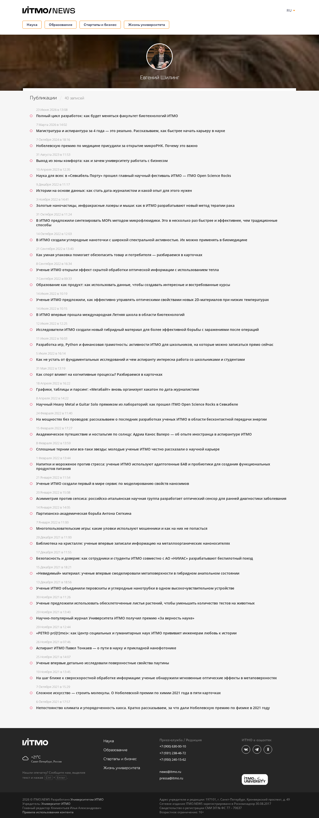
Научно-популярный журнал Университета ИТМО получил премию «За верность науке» (115, 618)
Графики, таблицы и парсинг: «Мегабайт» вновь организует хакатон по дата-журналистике (117, 389)
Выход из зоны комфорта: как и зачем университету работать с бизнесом (102, 160)
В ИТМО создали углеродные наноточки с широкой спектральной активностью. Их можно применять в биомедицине (141, 239)
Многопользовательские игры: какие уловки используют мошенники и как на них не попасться (121, 528)
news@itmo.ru (170, 771)
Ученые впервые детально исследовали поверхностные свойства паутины (102, 663)
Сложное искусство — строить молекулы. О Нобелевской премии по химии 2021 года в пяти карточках (128, 692)
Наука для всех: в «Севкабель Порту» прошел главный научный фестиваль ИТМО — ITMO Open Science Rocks (133, 175)
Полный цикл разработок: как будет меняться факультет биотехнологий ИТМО (107, 115)
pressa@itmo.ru (171, 778)
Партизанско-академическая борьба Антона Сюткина (83, 513)
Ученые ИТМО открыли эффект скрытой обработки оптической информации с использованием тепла (127, 269)
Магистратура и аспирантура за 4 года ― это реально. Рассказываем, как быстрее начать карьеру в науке (130, 130)
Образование (60, 24)
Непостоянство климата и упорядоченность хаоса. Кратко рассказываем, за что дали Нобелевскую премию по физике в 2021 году (153, 707)
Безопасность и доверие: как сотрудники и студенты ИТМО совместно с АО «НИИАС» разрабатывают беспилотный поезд (144, 558)
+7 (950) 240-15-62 (173, 759)
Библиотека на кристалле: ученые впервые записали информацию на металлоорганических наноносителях (133, 543)
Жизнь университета (146, 24)
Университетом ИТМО (87, 799)
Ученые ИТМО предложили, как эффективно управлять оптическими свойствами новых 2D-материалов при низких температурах (152, 299)
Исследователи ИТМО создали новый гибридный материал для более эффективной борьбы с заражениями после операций (147, 329)
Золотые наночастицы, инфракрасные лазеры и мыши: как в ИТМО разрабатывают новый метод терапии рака (135, 205)
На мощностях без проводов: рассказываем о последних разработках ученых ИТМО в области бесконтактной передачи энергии (151, 419)
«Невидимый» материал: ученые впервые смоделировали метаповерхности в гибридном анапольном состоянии (137, 573)
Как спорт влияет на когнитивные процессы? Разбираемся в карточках (99, 374)
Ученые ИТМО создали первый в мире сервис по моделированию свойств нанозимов (112, 483)
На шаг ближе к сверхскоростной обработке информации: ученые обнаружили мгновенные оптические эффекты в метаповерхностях (156, 677)
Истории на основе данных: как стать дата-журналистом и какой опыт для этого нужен (114, 190)
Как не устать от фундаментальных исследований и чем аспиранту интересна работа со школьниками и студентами (140, 359)
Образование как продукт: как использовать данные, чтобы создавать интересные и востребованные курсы (133, 284)
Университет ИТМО (55, 804)
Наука (32, 24)
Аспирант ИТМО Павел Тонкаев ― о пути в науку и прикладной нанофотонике (106, 648)
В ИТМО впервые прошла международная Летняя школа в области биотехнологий (110, 314)
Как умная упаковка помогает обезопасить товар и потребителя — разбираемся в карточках (119, 254)
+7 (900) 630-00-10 (173, 746)
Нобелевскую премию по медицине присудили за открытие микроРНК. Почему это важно (117, 145)
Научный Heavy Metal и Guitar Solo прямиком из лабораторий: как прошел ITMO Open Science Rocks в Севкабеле (137, 404)
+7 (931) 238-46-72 (173, 753)
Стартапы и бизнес (100, 24)
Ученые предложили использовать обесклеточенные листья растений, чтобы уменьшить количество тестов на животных (145, 603)
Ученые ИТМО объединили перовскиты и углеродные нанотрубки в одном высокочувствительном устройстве (135, 588)
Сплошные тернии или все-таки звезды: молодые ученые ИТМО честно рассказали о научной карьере (128, 449)
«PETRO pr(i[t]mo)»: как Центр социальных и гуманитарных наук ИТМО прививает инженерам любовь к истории (136, 633)
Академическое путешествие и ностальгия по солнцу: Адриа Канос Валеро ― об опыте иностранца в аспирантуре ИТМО (144, 434)
